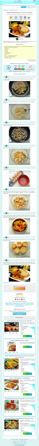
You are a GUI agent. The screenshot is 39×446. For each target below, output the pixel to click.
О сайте (18, 440)
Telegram (25, 442)
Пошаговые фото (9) (25, 14)
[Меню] (1, 1)
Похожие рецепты (9, 14)
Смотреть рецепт (27, 336)
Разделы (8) (31, 14)
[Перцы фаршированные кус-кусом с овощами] (19, 29)
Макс (22, 442)
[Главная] (18, 1)
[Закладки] (36, 1)
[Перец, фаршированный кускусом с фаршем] (11, 326)
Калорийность (19, 14)
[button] (25, 19)
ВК (18, 442)
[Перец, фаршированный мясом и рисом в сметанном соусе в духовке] (11, 363)
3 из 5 (19, 294)
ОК (20, 442)
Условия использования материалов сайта (19, 444)
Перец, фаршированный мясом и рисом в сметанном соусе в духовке (19, 356)
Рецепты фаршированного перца (19, 340)
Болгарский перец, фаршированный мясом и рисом (19, 418)
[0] (21, 18)
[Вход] (38, 1)
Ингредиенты (14, 14)
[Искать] (35, 4)
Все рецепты (24, 7)
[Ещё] (35, 7)
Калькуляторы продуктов (23, 439)
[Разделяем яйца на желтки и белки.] (19, 179)
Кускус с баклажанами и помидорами (19, 378)
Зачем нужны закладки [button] (19, 290)
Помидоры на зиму (30, 7)
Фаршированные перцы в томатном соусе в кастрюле (19, 398)
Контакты (14, 440)
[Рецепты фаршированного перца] (11, 346)
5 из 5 (22, 294)
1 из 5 (16, 294)
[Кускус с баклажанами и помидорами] (11, 384)
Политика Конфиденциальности (19, 443)
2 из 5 (18, 294)
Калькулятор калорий (14, 439)
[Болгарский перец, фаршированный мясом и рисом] (11, 424)
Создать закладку (20, 288)
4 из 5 (21, 294)
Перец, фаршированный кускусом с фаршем (19, 321)
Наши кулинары (23, 440)
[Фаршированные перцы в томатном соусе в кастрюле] (11, 405)
